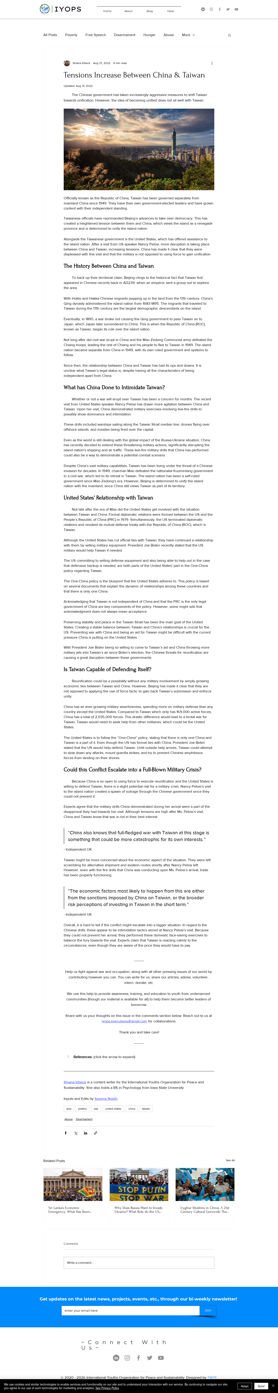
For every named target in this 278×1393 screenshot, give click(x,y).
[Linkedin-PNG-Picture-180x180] (203, 9)
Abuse (169, 35)
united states (113, 1108)
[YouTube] (236, 9)
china (131, 1108)
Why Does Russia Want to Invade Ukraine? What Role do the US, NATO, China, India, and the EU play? (139, 1210)
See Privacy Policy (107, 1388)
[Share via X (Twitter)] (76, 1133)
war (96, 1108)
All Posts (50, 35)
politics (82, 1108)
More (186, 35)
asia (68, 1108)
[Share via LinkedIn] (86, 1133)
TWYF (212, 1377)
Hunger (149, 35)
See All (230, 1160)
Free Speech (95, 35)
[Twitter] (228, 9)
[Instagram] (211, 9)
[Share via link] (95, 1133)
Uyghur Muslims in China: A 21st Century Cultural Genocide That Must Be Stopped (205, 1210)
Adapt (244, 1386)
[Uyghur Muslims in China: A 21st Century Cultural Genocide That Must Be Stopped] (205, 1184)
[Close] (273, 1386)
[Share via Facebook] (66, 1133)
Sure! (261, 1386)
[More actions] (211, 63)
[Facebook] (220, 9)
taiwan (146, 1108)
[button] (229, 35)
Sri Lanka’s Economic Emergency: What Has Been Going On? (69, 1210)
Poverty (71, 35)
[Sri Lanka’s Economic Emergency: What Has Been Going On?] (73, 1184)
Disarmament (124, 35)
